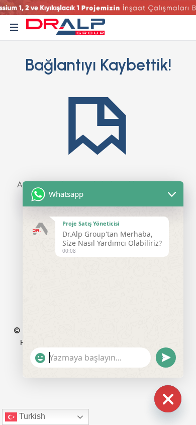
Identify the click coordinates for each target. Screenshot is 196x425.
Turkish (31, 416)
